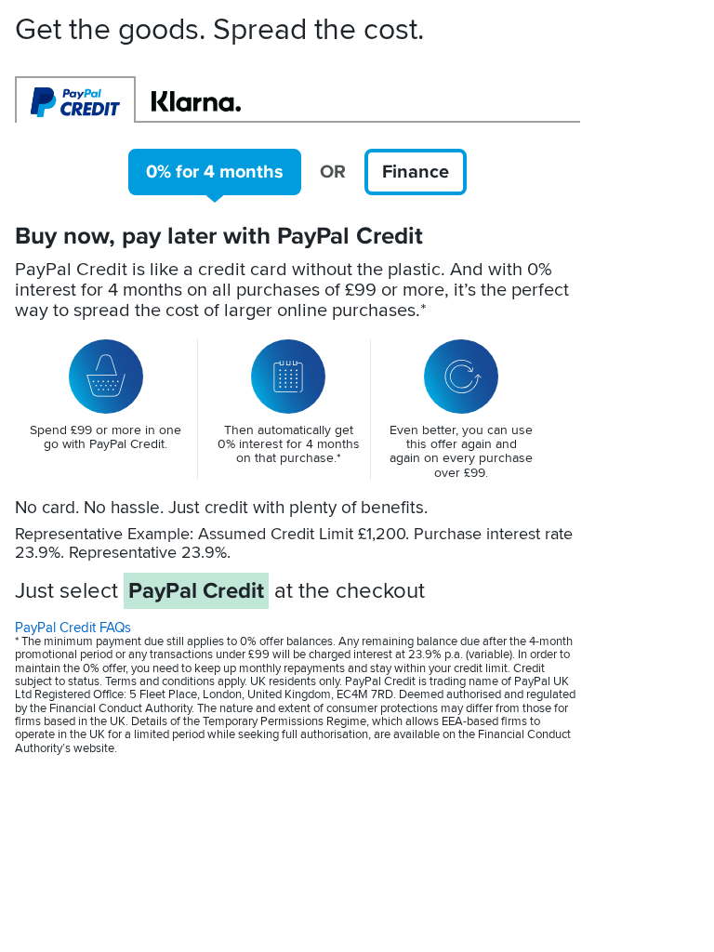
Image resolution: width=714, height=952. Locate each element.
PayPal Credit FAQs (73, 627)
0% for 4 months (215, 172)
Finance (415, 172)
